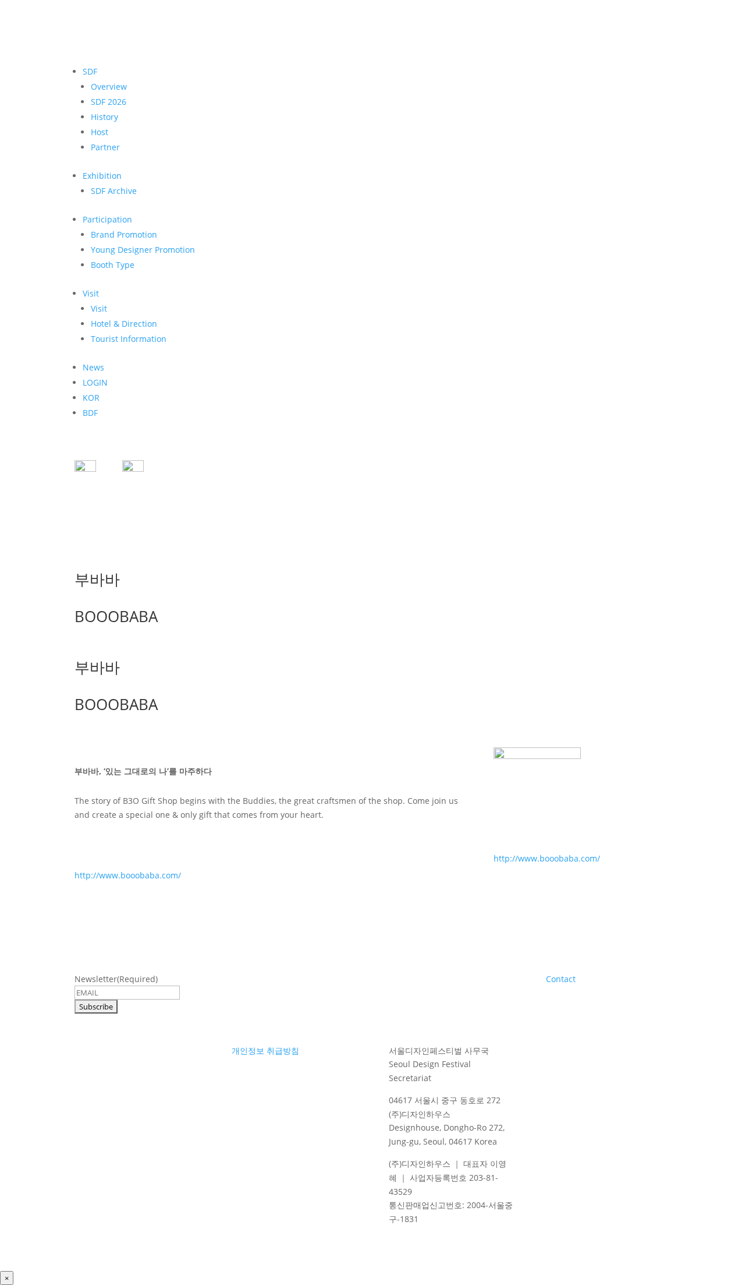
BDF (90, 412)
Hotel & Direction (124, 323)
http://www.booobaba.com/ (127, 875)
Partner (105, 147)
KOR (91, 397)
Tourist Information (128, 338)
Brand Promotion (124, 234)
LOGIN (95, 382)
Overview (109, 86)
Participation (107, 219)
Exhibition (102, 175)
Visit (91, 293)
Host (99, 131)
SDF (90, 71)
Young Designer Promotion (143, 249)
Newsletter (116, 978)
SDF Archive (114, 190)
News (93, 367)
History (104, 116)
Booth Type (112, 264)
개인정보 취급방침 (265, 1050)
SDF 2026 (108, 101)
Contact (561, 978)
